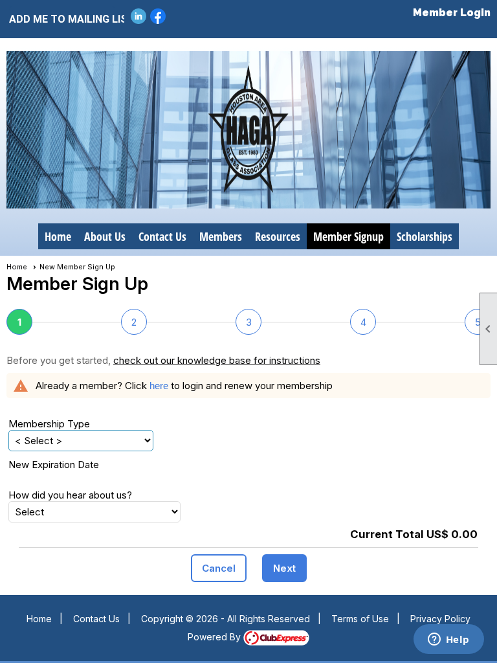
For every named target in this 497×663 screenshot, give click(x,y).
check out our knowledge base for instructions (216, 360)
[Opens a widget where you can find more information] (448, 640)
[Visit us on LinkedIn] (139, 16)
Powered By (215, 636)
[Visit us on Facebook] (158, 16)
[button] (219, 568)
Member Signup (348, 236)
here (158, 385)
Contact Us (162, 236)
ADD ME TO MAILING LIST (62, 19)
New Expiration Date (53, 464)
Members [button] (220, 236)
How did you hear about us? (70, 495)
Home (58, 236)
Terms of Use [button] (360, 618)
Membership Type (49, 424)
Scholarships (424, 236)
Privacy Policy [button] (440, 618)
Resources (277, 236)
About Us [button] (105, 236)
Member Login (452, 12)
